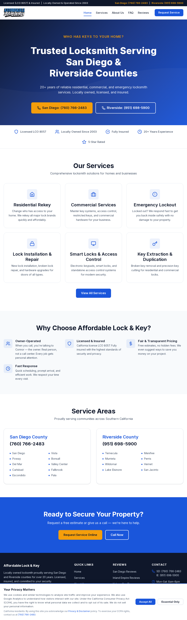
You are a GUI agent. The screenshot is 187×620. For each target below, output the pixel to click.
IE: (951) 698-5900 (168, 575)
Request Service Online (80, 535)
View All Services (93, 293)
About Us (118, 12)
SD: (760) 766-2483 (169, 571)
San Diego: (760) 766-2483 (131, 2)
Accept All (145, 601)
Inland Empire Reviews (126, 577)
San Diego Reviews (124, 571)
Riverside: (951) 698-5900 (167, 2)
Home (87, 12)
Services (102, 12)
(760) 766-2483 (27, 443)
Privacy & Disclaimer (79, 611)
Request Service (169, 12)
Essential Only (170, 601)
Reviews (143, 12)
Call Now (117, 535)
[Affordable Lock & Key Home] (14, 12)
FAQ (130, 12)
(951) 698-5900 (119, 443)
